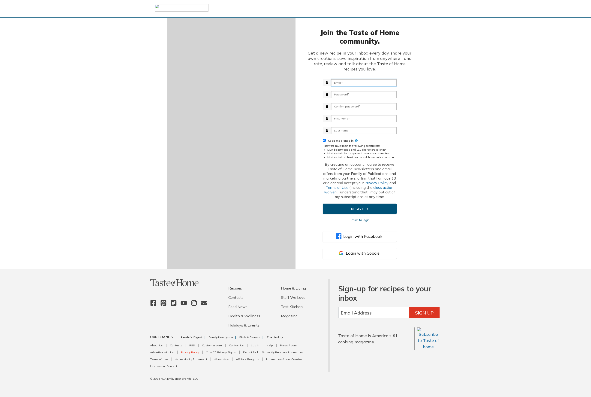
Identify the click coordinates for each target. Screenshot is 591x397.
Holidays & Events (243, 325)
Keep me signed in (340, 140)
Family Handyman (221, 337)
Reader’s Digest (191, 337)
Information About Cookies (284, 359)
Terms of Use (337, 187)
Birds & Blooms (249, 337)
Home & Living (293, 288)
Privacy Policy (377, 182)
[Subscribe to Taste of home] (428, 346)
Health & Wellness (244, 316)
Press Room (288, 345)
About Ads (221, 359)
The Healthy (275, 337)
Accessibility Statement (191, 359)
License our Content (163, 366)
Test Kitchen (292, 306)
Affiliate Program (247, 359)
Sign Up (424, 313)
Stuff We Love (293, 297)
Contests (236, 297)
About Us (156, 345)
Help (269, 345)
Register (359, 209)
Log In (255, 345)
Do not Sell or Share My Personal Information (273, 352)
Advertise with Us (162, 352)
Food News (237, 306)
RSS (192, 345)
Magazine (289, 316)
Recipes (235, 288)
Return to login (359, 220)
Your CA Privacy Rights (221, 352)
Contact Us (236, 345)
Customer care (212, 345)
